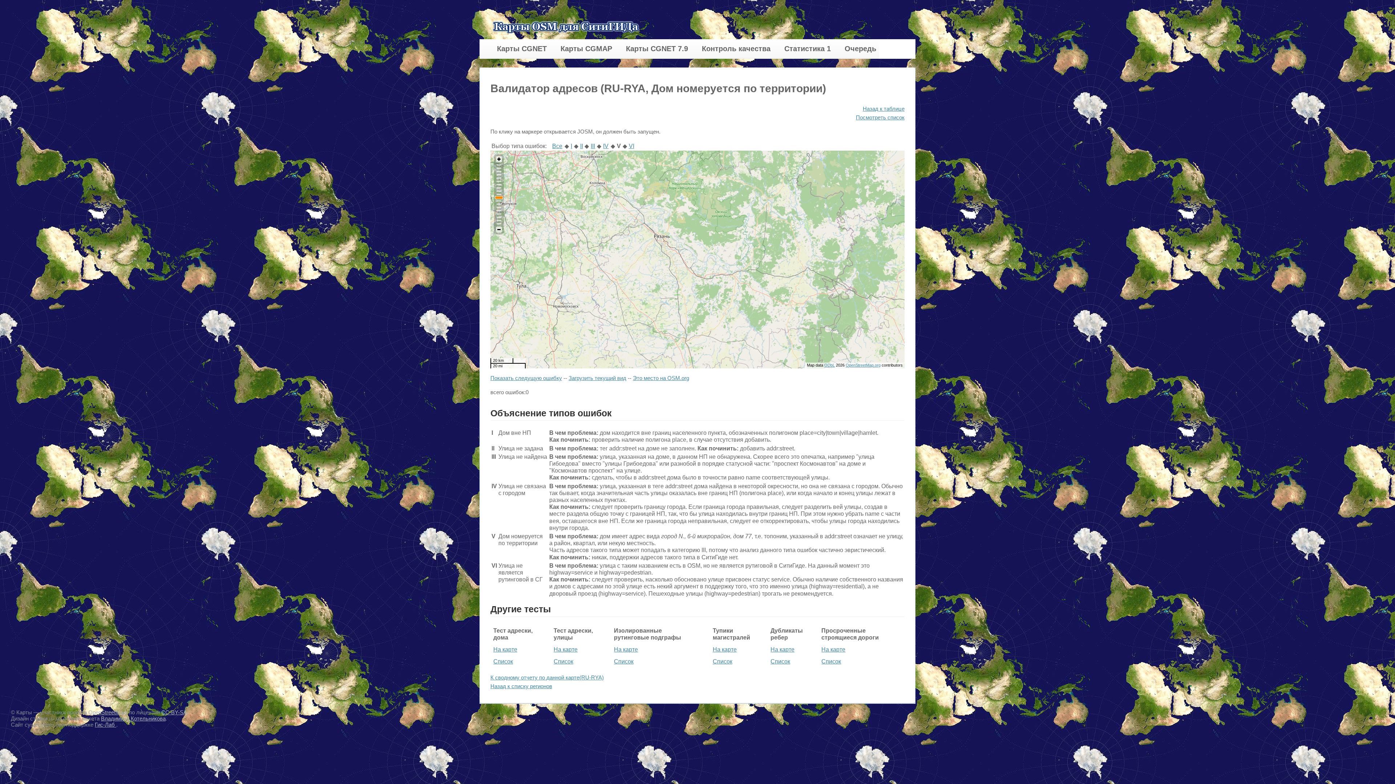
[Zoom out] (499, 229)
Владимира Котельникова (133, 718)
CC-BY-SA (174, 712)
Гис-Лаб (105, 725)
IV (605, 146)
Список (503, 661)
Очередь (860, 49)
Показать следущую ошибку (526, 378)
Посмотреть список (880, 117)
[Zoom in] (499, 159)
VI (631, 146)
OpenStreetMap (107, 712)
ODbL (829, 365)
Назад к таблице (884, 109)
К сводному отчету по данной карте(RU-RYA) (547, 677)
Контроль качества (736, 49)
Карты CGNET (522, 49)
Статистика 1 (807, 49)
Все (557, 146)
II (581, 146)
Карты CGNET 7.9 (657, 49)
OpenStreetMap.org (863, 365)
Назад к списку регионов (521, 686)
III (593, 146)
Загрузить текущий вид (597, 378)
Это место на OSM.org (661, 378)
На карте (505, 649)
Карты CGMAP (586, 49)
